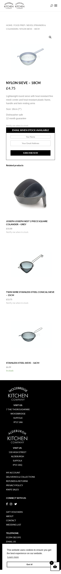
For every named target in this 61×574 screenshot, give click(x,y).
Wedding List (13, 524)
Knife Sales (12, 489)
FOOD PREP (19, 25)
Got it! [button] (30, 564)
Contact (11, 520)
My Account (13, 472)
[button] (50, 37)
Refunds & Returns (17, 481)
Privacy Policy (14, 485)
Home (9, 25)
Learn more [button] (13, 557)
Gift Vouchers (14, 512)
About (9, 516)
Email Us (11, 541)
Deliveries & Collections (20, 477)
